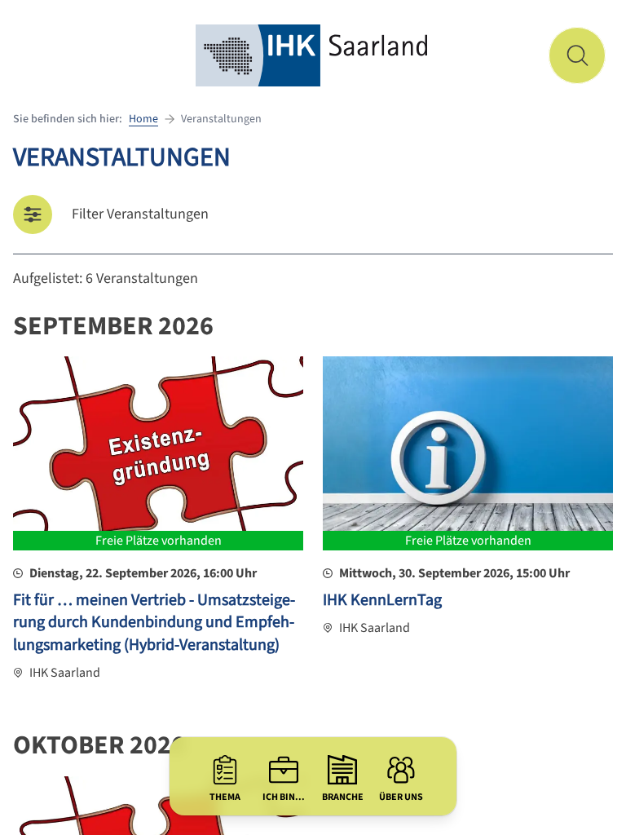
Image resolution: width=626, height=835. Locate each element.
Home (143, 119)
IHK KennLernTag (382, 600)
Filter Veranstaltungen (140, 214)
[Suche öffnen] (577, 55)
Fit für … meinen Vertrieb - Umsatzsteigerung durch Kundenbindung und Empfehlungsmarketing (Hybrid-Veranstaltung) (154, 622)
